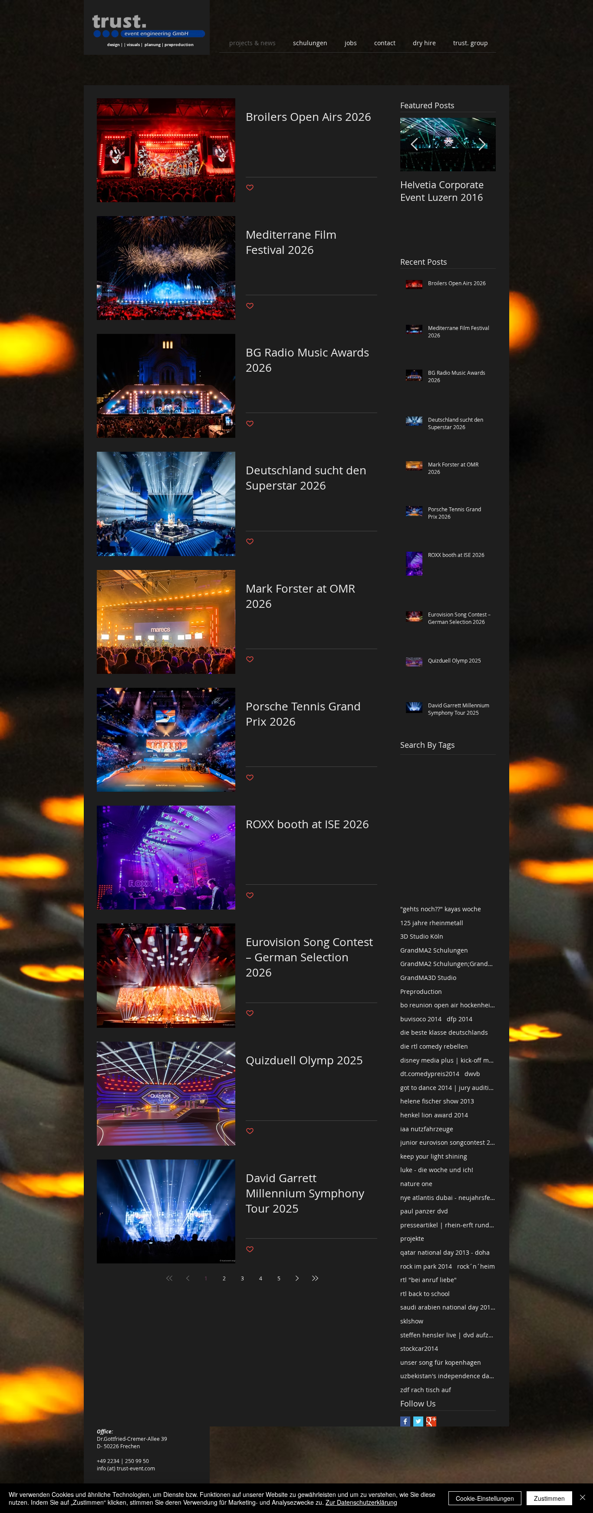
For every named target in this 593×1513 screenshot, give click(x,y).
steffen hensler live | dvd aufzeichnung (448, 1335)
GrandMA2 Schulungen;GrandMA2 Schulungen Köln (448, 964)
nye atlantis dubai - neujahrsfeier (448, 1197)
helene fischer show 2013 (437, 1101)
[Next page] (297, 1278)
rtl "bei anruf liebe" (428, 1280)
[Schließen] (582, 1498)
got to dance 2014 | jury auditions (448, 1087)
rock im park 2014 (426, 1266)
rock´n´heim (476, 1266)
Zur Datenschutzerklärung (361, 1502)
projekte (412, 1238)
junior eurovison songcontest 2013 (448, 1142)
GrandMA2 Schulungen (434, 950)
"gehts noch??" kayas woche (440, 909)
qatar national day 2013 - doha (445, 1252)
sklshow (411, 1321)
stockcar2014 (419, 1348)
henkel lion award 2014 (434, 1115)
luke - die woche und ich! (436, 1170)
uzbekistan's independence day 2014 (448, 1376)
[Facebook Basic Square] (405, 1421)
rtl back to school (425, 1294)
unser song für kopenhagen (440, 1362)
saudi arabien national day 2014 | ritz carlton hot (448, 1307)
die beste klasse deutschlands (444, 1032)
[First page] (169, 1278)
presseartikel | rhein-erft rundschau (448, 1225)
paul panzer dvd (424, 1211)
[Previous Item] (414, 144)
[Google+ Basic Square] (431, 1421)
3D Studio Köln (421, 936)
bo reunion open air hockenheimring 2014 (448, 1005)
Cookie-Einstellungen (485, 1498)
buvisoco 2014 (420, 1019)
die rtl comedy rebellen (434, 1046)
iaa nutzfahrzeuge (426, 1129)
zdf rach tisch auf (425, 1390)
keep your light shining (433, 1156)
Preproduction (421, 991)
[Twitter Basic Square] (418, 1421)
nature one (416, 1184)
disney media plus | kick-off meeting (448, 1060)
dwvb (472, 1074)
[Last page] (315, 1278)
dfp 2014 (459, 1019)
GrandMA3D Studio (428, 977)
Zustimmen (549, 1498)
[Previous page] (187, 1278)
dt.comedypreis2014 (429, 1074)
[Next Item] (482, 144)
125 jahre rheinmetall (431, 923)
